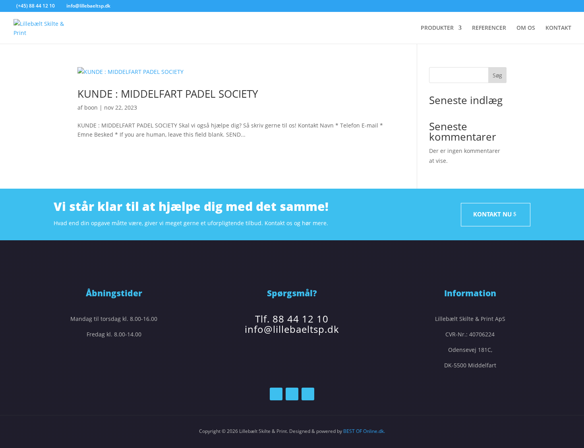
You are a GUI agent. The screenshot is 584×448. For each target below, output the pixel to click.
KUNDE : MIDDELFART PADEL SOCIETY (167, 94)
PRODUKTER (437, 28)
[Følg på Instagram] (308, 394)
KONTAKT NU (492, 214)
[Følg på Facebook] (276, 394)
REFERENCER (489, 28)
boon (91, 107)
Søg (497, 75)
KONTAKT (558, 28)
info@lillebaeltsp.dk (292, 329)
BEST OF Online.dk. (364, 431)
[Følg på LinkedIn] (292, 394)
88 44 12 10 (301, 318)
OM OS (525, 28)
